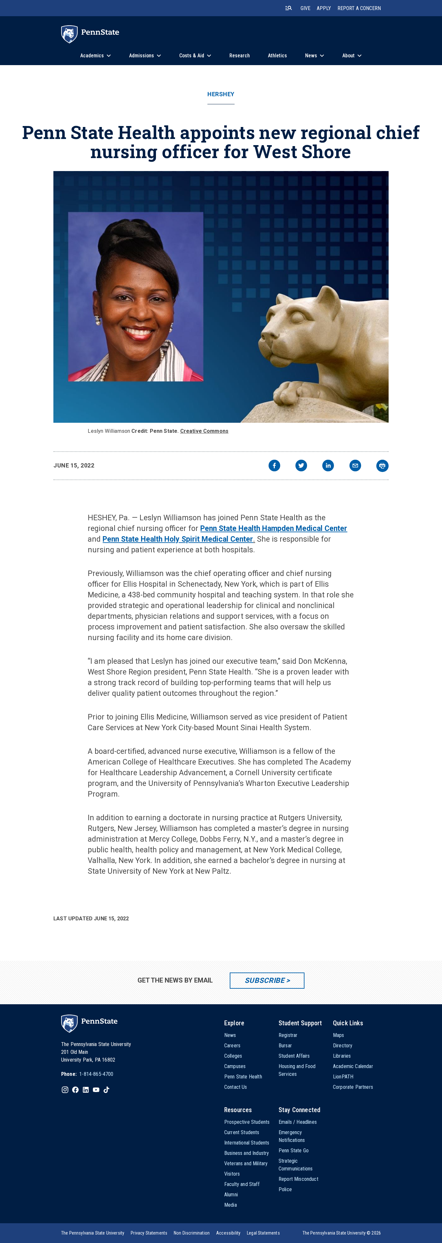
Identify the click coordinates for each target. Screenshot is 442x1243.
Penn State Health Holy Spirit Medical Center (178, 539)
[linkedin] (328, 466)
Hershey (221, 94)
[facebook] (274, 466)
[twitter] (301, 466)
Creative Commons (204, 431)
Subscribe (264, 980)
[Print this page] (382, 466)
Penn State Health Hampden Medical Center (273, 528)
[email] (355, 466)
